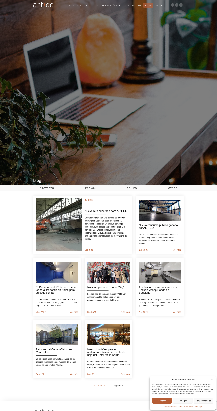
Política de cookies (170, 406)
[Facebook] (181, 5)
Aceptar (162, 401)
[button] (212, 379)
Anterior (98, 385)
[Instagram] (176, 5)
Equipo (132, 188)
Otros (172, 188)
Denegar (183, 401)
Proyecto (47, 188)
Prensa (90, 188)
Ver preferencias (203, 401)
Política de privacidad (185, 406)
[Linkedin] (172, 5)
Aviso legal (198, 406)
